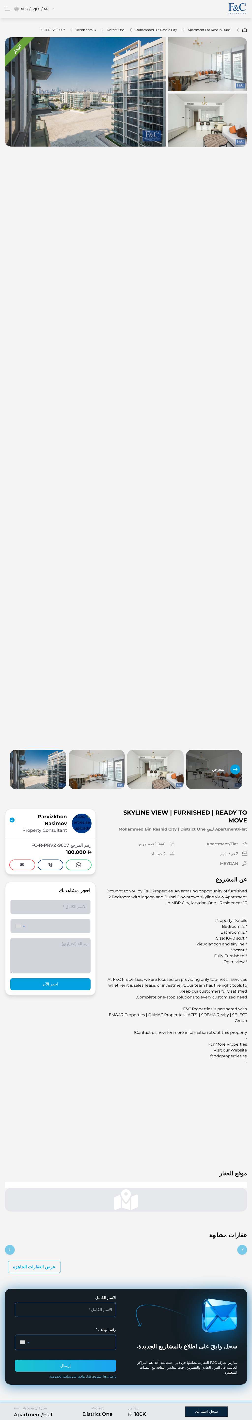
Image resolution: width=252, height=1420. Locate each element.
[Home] (237, 8)
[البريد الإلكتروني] (22, 865)
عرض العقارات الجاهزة (34, 1366)
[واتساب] (79, 865)
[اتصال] (50, 865)
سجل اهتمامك (206, 1411)
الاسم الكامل (105, 1396)
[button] (20, 926)
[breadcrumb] (244, 29)
